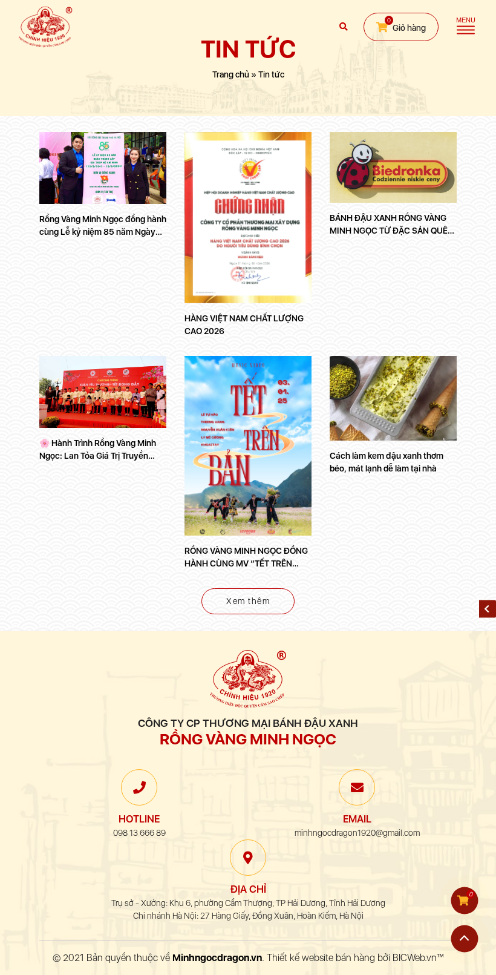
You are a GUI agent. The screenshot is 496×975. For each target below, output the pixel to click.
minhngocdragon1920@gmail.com (357, 833)
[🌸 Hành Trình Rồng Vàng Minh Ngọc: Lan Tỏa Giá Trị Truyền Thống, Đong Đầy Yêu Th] (102, 391)
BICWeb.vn (415, 958)
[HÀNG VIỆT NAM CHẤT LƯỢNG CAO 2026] (248, 217)
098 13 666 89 (139, 833)
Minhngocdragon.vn (217, 958)
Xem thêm (248, 601)
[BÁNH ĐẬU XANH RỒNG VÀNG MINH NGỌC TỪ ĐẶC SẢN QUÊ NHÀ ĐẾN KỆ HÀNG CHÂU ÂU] (393, 167)
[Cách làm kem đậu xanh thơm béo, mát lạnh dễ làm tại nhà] (393, 398)
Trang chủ (230, 74)
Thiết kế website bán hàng (321, 958)
